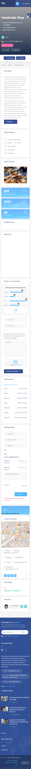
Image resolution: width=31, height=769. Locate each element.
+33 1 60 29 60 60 (14, 681)
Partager (21, 58)
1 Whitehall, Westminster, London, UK (12, 22)
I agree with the (11, 636)
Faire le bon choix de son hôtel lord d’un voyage (19, 698)
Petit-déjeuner (10, 153)
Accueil (3, 65)
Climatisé (9, 142)
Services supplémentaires (11, 457)
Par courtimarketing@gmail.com (14, 41)
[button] (24, 175)
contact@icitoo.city (13, 670)
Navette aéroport (11, 146)
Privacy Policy (15, 636)
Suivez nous (4, 749)
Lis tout (3, 733)
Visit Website (9, 121)
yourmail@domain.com (9, 27)
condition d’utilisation (12, 760)
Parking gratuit (11, 149)
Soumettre (19, 494)
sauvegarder (10, 58)
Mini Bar (20, 142)
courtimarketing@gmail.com (18, 605)
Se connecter (26, 3)
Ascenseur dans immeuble (14, 139)
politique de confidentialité (11, 762)
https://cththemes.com (9, 30)
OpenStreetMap (19, 546)
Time (5, 454)
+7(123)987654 (7, 25)
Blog (16, 764)
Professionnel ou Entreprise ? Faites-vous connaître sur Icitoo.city (17, 709)
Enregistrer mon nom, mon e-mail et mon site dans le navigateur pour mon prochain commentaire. (14, 336)
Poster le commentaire (12, 371)
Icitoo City (5, 757)
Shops (10, 65)
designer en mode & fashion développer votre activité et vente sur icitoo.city (18, 722)
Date (5, 450)
